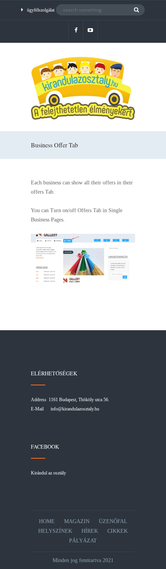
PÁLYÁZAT (83, 541)
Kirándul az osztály (48, 473)
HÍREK (89, 531)
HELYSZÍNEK (55, 531)
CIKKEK (117, 531)
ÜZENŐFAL (113, 521)
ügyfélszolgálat (40, 10)
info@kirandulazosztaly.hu (75, 409)
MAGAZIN (77, 521)
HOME (47, 521)
